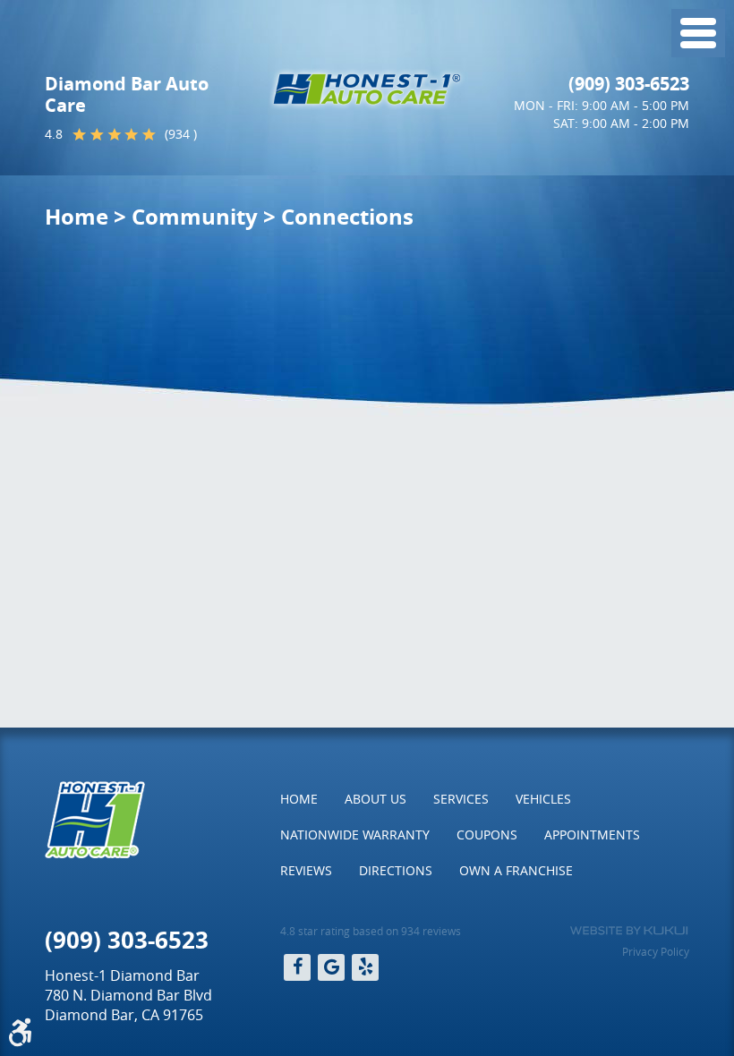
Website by (628, 931)
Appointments (592, 834)
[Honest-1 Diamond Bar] (367, 89)
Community (195, 216)
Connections (347, 216)
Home (76, 216)
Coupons (487, 834)
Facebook (297, 967)
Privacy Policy (655, 951)
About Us (375, 798)
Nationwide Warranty (355, 834)
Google (331, 967)
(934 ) (181, 133)
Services (461, 798)
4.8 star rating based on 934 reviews (370, 931)
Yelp (365, 967)
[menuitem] (299, 799)
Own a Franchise (516, 870)
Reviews (306, 870)
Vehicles (543, 798)
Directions (395, 870)
